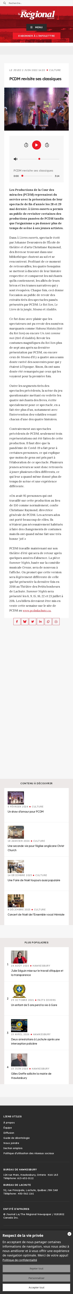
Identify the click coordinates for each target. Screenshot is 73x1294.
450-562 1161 (26, 1193)
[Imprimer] (56, 621)
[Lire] (36, 145)
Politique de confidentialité (20, 1260)
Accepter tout (36, 1287)
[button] (36, 27)
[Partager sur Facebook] (17, 621)
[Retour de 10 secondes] (26, 145)
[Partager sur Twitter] (32, 621)
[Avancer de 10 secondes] (47, 145)
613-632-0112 (25, 1178)
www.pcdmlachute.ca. (37, 610)
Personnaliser (36, 1278)
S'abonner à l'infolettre (36, 35)
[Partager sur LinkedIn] (40, 621)
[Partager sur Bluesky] (24, 621)
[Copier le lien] (48, 621)
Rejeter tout (36, 1268)
